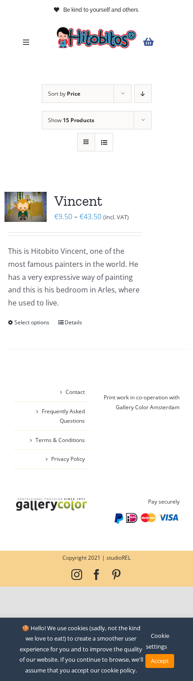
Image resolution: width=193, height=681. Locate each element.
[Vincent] (25, 207)
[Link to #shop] (159, 42)
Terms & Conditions (60, 440)
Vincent (78, 200)
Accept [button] (160, 661)
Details (73, 322)
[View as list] (104, 142)
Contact (75, 392)
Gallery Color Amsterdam (148, 407)
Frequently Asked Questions (63, 416)
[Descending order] (143, 93)
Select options (31, 322)
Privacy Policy (68, 459)
